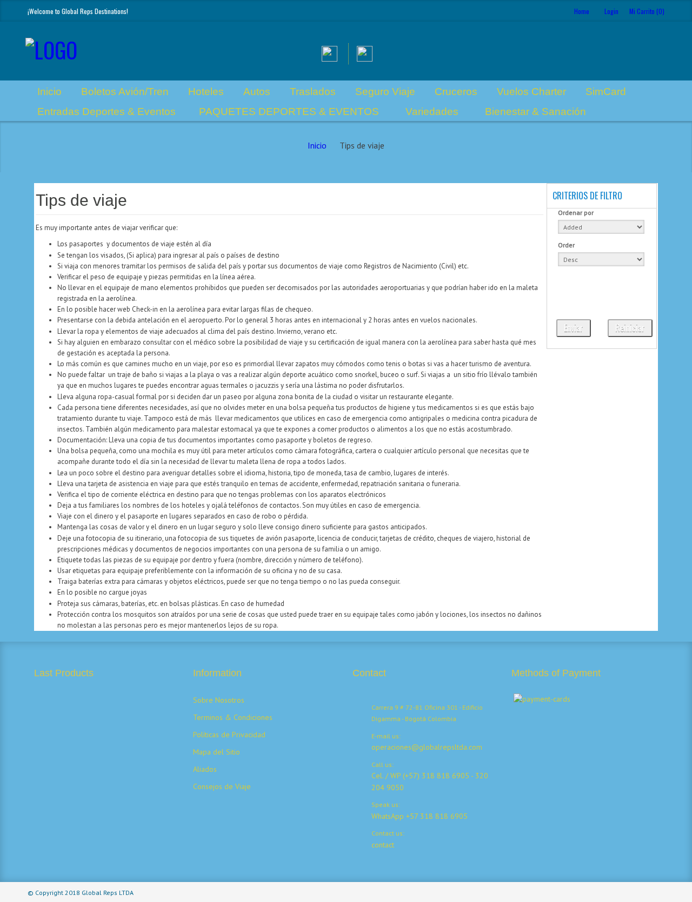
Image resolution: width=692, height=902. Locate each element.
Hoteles (206, 91)
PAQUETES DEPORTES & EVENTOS (289, 111)
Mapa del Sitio (216, 752)
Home (581, 11)
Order (566, 245)
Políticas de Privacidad (229, 734)
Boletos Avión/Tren (125, 91)
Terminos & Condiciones (232, 717)
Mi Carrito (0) (646, 11)
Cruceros (456, 91)
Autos (256, 91)
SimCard (605, 91)
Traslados (313, 91)
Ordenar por (576, 212)
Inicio (49, 91)
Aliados (205, 769)
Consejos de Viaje (222, 786)
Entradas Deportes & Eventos (106, 111)
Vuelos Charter (531, 91)
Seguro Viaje (385, 91)
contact (382, 845)
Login (611, 11)
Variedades (431, 111)
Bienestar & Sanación (535, 111)
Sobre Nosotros (218, 700)
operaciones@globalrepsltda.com (426, 747)
